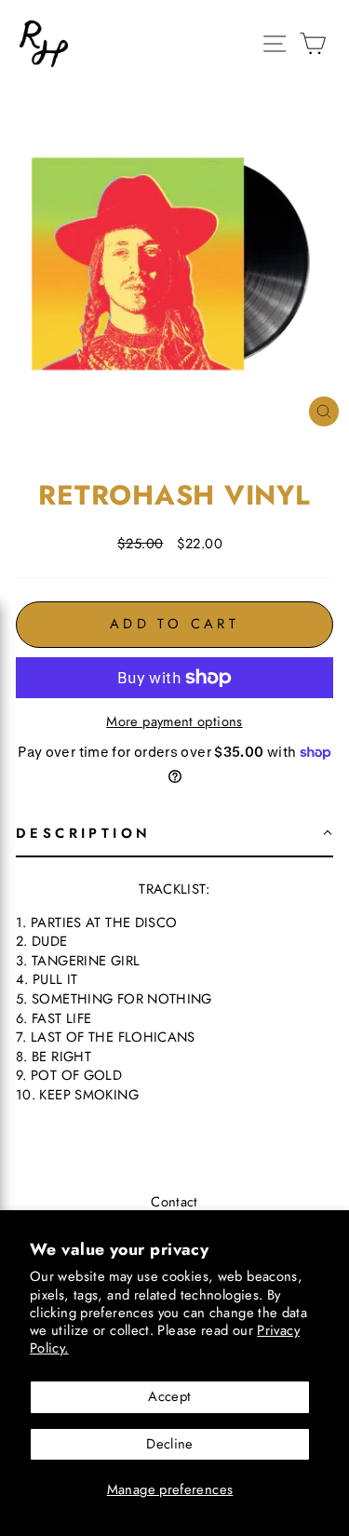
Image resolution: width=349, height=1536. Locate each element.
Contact (174, 1202)
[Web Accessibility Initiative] (7, 1514)
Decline (170, 1444)
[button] (174, 834)
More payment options (174, 722)
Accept (169, 1396)
